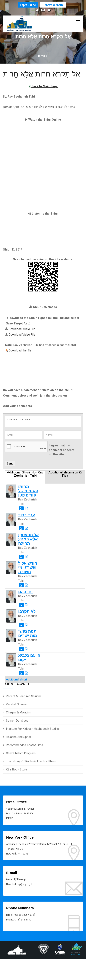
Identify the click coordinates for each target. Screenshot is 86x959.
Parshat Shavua (16, 704)
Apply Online (28, 5)
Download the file (20, 350)
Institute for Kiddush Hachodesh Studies (33, 729)
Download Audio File (22, 329)
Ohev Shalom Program (21, 753)
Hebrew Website (53, 5)
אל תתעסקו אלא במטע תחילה (28, 539)
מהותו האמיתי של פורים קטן (28, 490)
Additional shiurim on (65, 474)
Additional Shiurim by (25, 474)
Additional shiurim (17, 679)
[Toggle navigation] (78, 20)
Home (41, 55)
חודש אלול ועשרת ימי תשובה (27, 567)
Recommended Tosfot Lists (24, 745)
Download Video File (22, 334)
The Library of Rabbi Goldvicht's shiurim (32, 761)
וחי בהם (25, 591)
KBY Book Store (16, 769)
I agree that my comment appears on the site (61, 450)
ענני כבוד (26, 515)
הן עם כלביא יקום (29, 657)
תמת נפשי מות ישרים (27, 633)
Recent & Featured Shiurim (23, 696)
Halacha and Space (19, 737)
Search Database (17, 720)
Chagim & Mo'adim (18, 712)
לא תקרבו (27, 611)
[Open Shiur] (26, 508)
